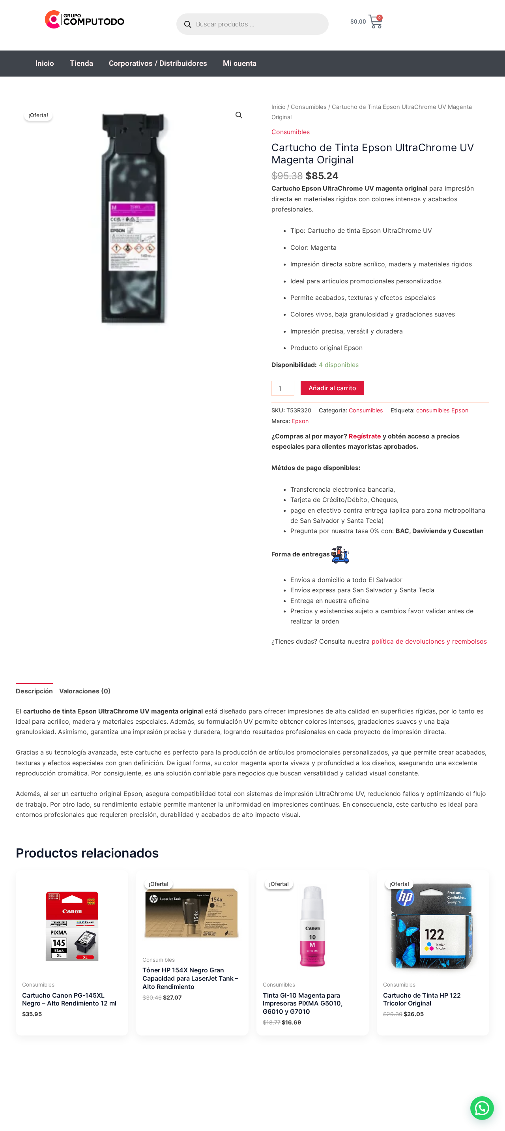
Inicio (45, 63)
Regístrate (365, 436)
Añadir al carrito (332, 388)
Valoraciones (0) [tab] (85, 691)
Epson (300, 421)
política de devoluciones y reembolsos (429, 641)
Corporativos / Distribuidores (158, 63)
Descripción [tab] (34, 691)
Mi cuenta (239, 63)
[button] (239, 115)
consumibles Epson (442, 410)
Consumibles (309, 106)
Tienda (81, 63)
